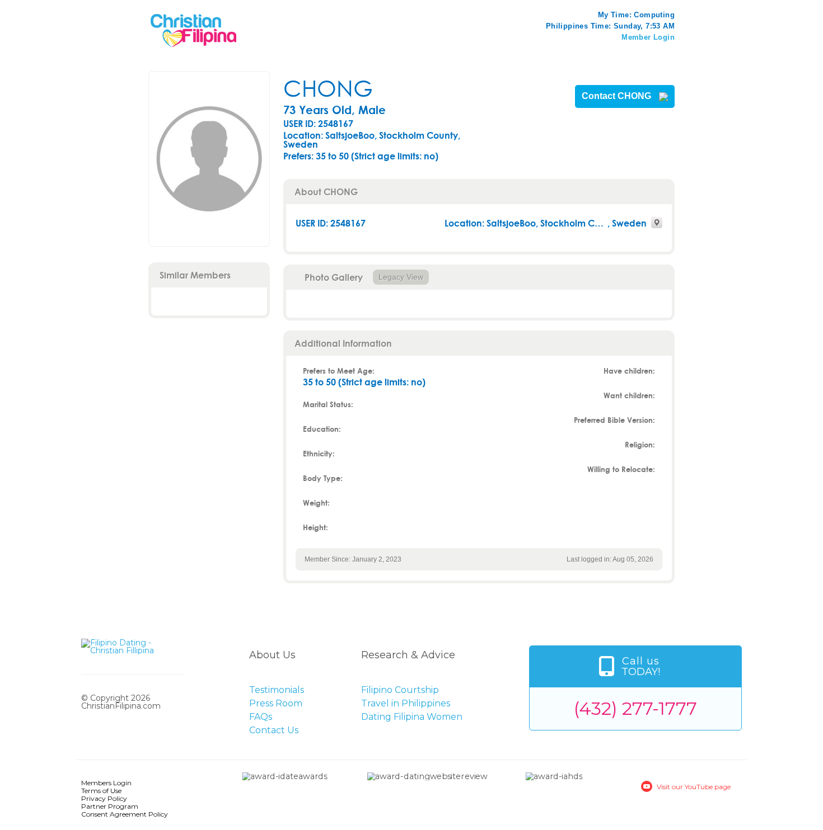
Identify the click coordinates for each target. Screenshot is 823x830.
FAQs (260, 716)
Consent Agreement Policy (124, 814)
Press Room (275, 703)
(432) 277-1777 (635, 708)
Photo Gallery (334, 277)
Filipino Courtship (400, 690)
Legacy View (400, 276)
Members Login (106, 783)
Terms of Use (101, 790)
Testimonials (276, 690)
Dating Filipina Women (411, 716)
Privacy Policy (104, 798)
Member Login (648, 37)
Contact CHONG (617, 96)
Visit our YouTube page (694, 786)
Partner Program (109, 806)
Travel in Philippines (405, 703)
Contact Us (273, 730)
